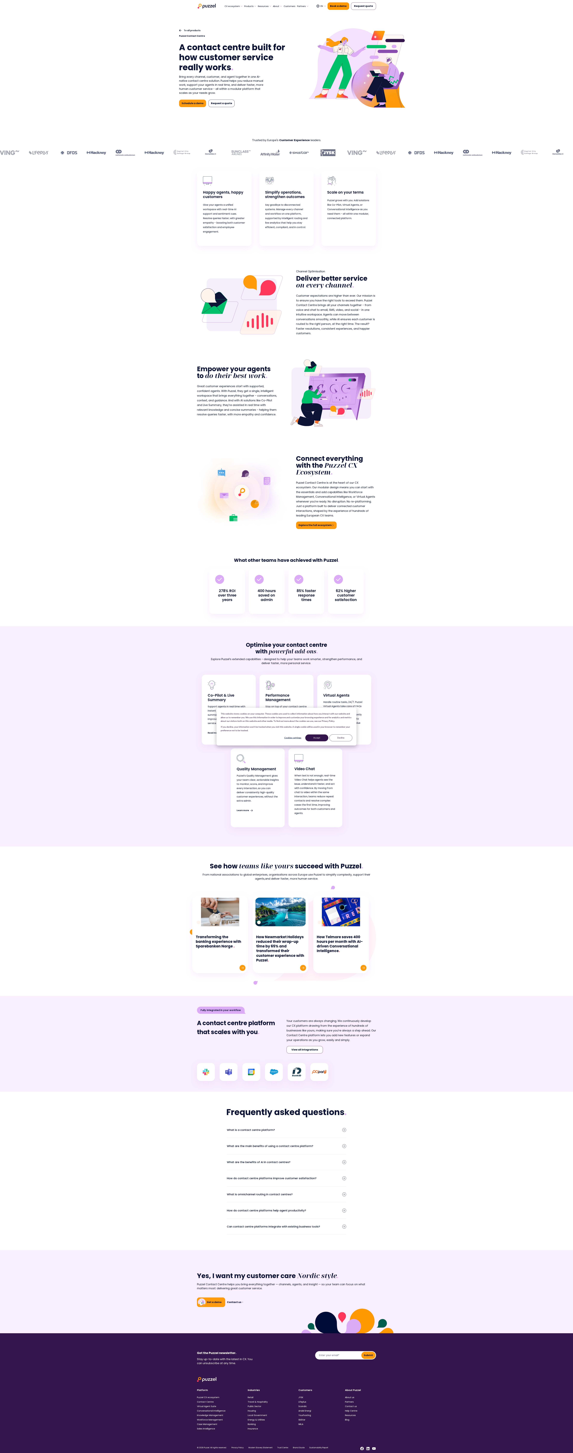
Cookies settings (292, 737)
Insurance (253, 1429)
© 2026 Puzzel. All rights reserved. (212, 1447)
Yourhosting (304, 1415)
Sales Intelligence (206, 1429)
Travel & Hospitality (258, 1402)
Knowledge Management (210, 1415)
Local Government (257, 1415)
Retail (250, 1397)
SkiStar (301, 1420)
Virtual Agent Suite (206, 1406)
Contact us (351, 1406)
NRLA (300, 1424)
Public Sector (254, 1406)
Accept (316, 737)
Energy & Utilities (256, 1420)
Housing (252, 1411)
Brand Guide (299, 1447)
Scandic (302, 1406)
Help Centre (351, 1411)
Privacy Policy (237, 1447)
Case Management (207, 1424)
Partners (301, 6)
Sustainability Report (318, 1447)
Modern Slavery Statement (260, 1447)
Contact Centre (205, 1402)
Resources (263, 6)
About (276, 6)
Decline (340, 737)
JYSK (300, 1397)
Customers (289, 6)
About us (349, 1397)
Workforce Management (210, 1420)
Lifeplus (302, 1402)
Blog (347, 1420)
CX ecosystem (232, 6)
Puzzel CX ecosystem (208, 1397)
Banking (252, 1424)
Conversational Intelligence (211, 1411)
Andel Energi (304, 1411)
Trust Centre (282, 1447)
